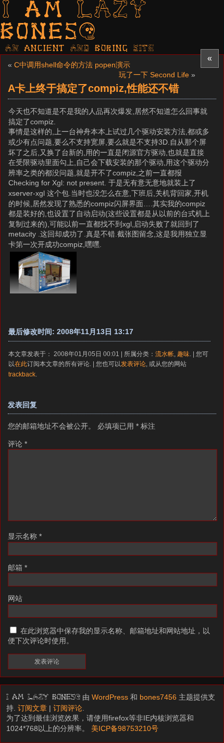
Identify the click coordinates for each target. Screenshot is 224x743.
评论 (17, 444)
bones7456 (158, 697)
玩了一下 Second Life (154, 74)
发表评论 (133, 363)
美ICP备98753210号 (124, 728)
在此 (21, 363)
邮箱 (17, 567)
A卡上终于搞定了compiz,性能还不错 (93, 88)
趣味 (183, 353)
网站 (15, 598)
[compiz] (43, 292)
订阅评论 (67, 708)
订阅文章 (32, 708)
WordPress (110, 697)
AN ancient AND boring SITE (80, 48)
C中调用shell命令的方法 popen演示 (72, 65)
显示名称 (25, 536)
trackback (21, 374)
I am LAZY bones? (74, 22)
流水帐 (164, 353)
